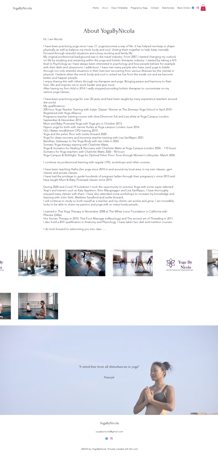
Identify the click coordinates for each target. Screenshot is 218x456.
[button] (203, 7)
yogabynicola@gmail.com (109, 431)
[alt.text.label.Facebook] (193, 7)
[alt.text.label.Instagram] (197, 7)
